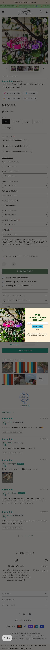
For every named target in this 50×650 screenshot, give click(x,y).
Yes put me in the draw (37, 326)
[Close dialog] (1, 310)
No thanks (37, 329)
